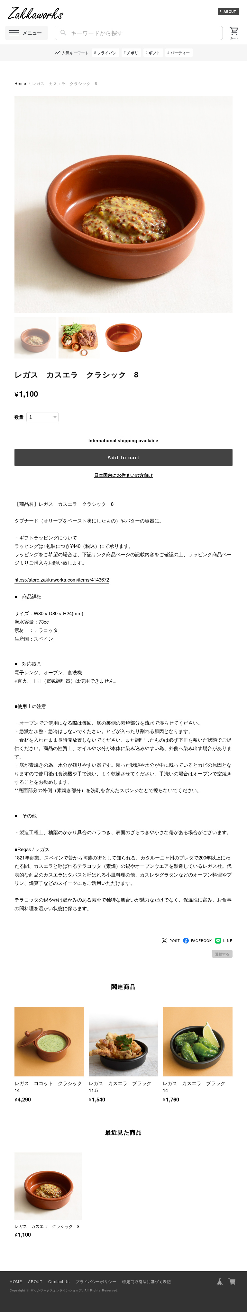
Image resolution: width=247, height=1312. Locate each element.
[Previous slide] (14, 1188)
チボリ (132, 53)
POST (174, 940)
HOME (16, 1281)
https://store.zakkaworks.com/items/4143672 (61, 579)
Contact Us (58, 1281)
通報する (222, 953)
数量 (18, 417)
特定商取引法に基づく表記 (146, 1281)
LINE (227, 940)
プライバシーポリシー (96, 1281)
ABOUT (230, 11)
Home (20, 83)
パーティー (180, 53)
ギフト (154, 53)
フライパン (106, 53)
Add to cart (123, 457)
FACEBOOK (201, 940)
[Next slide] (232, 1188)
